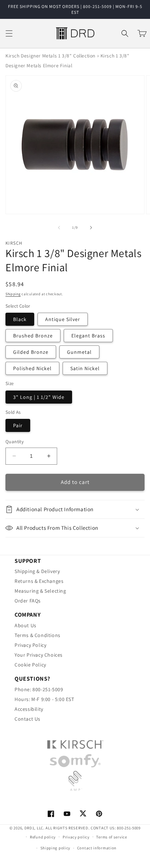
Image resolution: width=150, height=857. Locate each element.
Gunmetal (79, 352)
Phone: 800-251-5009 (39, 689)
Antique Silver (62, 319)
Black (20, 319)
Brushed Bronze (33, 335)
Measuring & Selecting (40, 591)
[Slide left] (59, 228)
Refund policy (43, 837)
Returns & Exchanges (39, 581)
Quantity (14, 441)
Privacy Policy (30, 645)
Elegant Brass (88, 335)
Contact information (97, 847)
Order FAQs (28, 600)
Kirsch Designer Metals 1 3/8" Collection (50, 55)
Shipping (13, 294)
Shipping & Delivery (37, 571)
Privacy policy (76, 837)
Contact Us (27, 719)
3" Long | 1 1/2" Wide (38, 397)
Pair (18, 425)
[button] (9, 33)
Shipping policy (55, 847)
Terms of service (111, 837)
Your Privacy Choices (39, 655)
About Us (25, 625)
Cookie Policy (30, 664)
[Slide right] (91, 228)
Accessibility (29, 709)
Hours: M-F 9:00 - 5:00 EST (44, 699)
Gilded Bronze (30, 352)
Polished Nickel (32, 368)
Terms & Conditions (37, 635)
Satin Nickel (85, 368)
